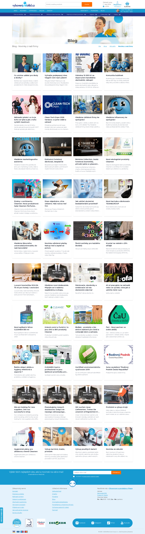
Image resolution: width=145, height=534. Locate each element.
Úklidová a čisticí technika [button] (53, 14)
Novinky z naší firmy (125, 46)
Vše (99, 46)
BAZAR (41, 11)
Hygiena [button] (92, 14)
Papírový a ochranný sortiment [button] (75, 14)
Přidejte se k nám (18, 507)
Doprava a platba (18, 494)
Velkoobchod (56, 491)
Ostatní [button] (116, 14)
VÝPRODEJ (33, 11)
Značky (49, 11)
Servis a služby (17, 513)
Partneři (55, 510)
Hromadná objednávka (60, 502)
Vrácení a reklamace (19, 499)
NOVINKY (23, 11)
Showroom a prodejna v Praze (121, 488)
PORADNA (94, 11)
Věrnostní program (18, 505)
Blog (53, 499)
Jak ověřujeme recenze (20, 510)
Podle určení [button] (104, 14)
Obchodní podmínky (19, 502)
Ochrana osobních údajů (60, 507)
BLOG (103, 11)
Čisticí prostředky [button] (18, 14)
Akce (105, 46)
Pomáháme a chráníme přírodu (62, 505)
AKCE (15, 11)
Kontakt (15, 491)
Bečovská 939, (102, 494)
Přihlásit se (116, 472)
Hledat (87, 4)
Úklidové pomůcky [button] (35, 14)
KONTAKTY (84, 11)
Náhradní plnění (17, 496)
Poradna (55, 496)
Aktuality (113, 46)
